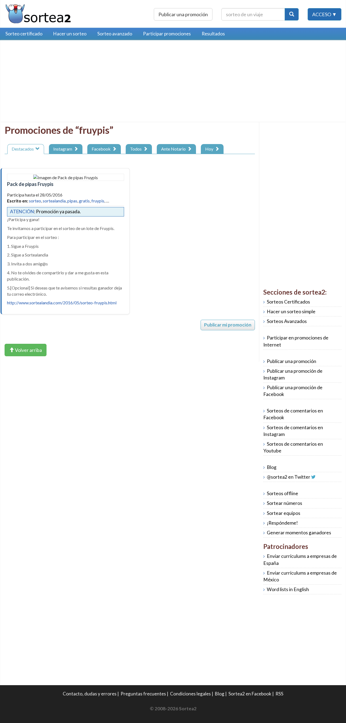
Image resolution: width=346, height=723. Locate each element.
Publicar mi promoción (227, 325)
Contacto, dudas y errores (90, 694)
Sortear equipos (283, 513)
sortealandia (54, 200)
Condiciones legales (190, 694)
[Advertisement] (50, 82)
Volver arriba (28, 350)
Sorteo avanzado (114, 33)
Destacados (23, 148)
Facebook (102, 148)
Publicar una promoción (183, 14)
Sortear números (284, 503)
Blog (272, 467)
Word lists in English (288, 589)
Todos (136, 148)
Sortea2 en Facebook (249, 694)
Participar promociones (167, 33)
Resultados (213, 33)
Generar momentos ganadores (299, 532)
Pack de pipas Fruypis (30, 184)
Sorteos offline (282, 493)
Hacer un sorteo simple (291, 311)
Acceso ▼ (324, 14)
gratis (84, 200)
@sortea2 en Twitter (288, 477)
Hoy (210, 148)
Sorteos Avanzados (287, 321)
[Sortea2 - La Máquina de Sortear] (38, 13)
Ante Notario (174, 148)
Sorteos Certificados (288, 302)
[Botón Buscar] (292, 14)
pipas (72, 200)
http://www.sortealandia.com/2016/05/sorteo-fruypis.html (62, 302)
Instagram (63, 148)
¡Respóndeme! (282, 523)
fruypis (97, 200)
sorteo (35, 200)
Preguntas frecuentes (143, 694)
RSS (279, 694)
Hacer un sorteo (69, 33)
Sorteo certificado (23, 33)
